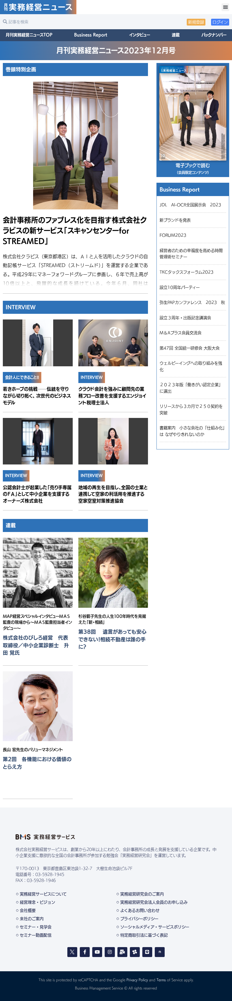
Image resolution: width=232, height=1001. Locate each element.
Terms (161, 979)
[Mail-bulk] (122, 952)
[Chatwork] (135, 952)
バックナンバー (213, 35)
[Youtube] (97, 952)
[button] (225, 7)
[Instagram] (110, 952)
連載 (176, 35)
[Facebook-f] (85, 952)
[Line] (147, 952)
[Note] (160, 952)
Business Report (90, 35)
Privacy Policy (137, 979)
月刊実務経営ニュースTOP (29, 35)
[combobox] (58, 22)
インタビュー (139, 35)
